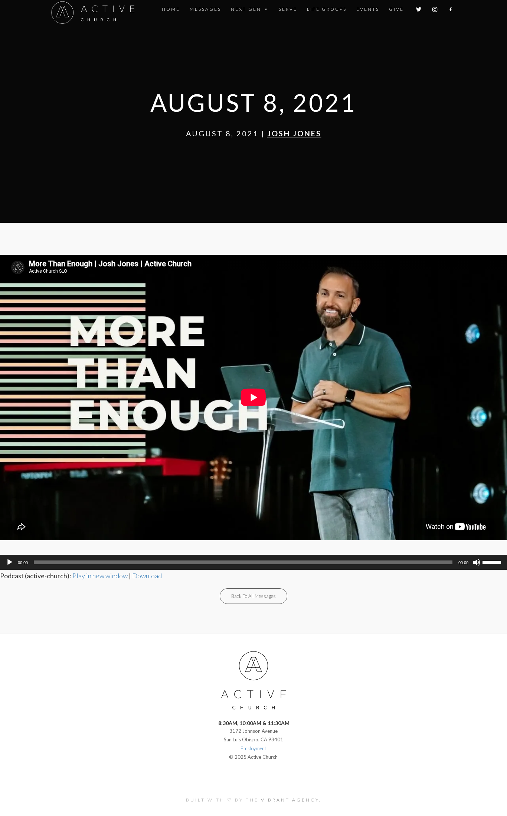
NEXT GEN (246, 9)
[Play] (9, 562)
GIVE (396, 9)
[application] (253, 562)
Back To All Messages (253, 596)
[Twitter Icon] (419, 9)
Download (147, 576)
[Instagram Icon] (435, 9)
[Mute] (476, 562)
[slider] (493, 561)
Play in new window (100, 576)
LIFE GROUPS (327, 9)
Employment (253, 748)
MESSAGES (205, 9)
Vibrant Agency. (291, 800)
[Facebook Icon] (451, 9)
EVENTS (367, 9)
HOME (171, 9)
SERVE (288, 9)
